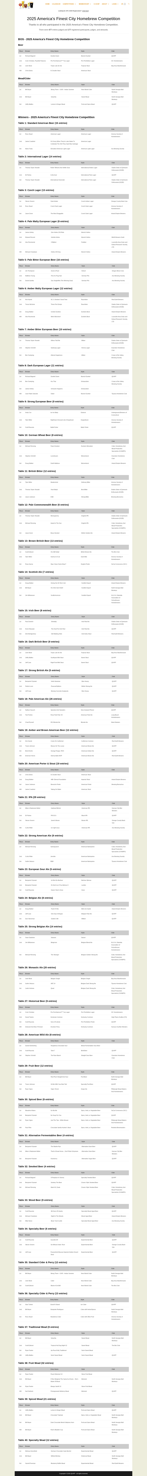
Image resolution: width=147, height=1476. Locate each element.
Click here (85, 11)
